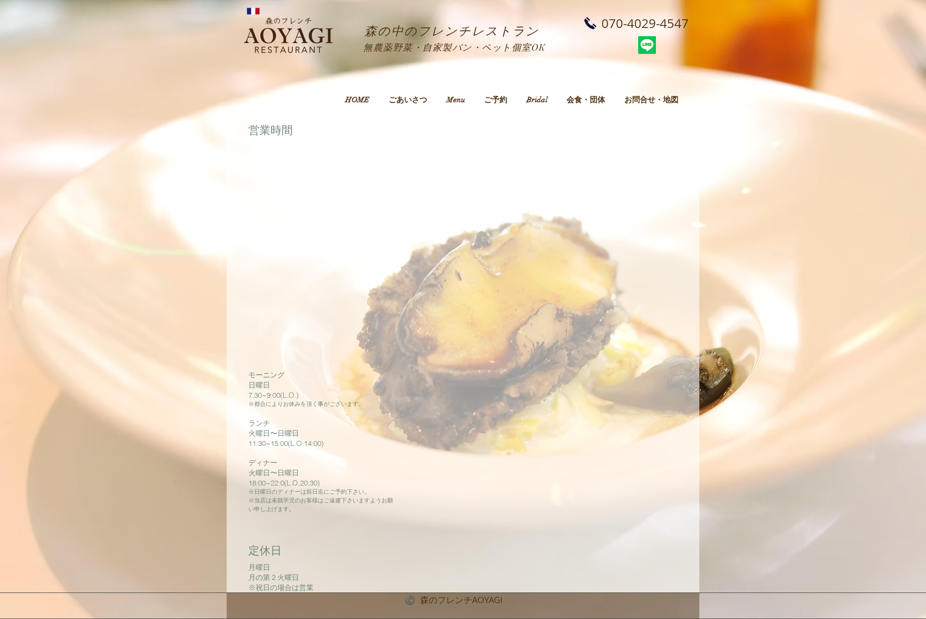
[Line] (647, 45)
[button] (456, 100)
